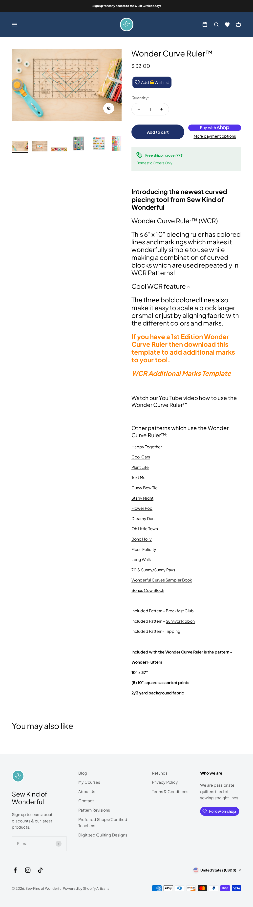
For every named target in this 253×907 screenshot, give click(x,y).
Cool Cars (140, 456)
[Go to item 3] (59, 150)
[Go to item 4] (79, 144)
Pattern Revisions (94, 810)
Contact (86, 800)
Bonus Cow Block (147, 590)
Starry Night (142, 498)
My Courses (89, 782)
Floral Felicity (143, 549)
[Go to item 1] (20, 147)
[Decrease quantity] (139, 109)
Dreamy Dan (142, 518)
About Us (86, 791)
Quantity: (140, 97)
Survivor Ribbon (180, 621)
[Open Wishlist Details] (227, 24)
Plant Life (140, 467)
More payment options (215, 136)
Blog (82, 773)
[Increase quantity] (161, 109)
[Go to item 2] (39, 147)
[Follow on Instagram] (27, 870)
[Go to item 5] (99, 144)
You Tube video (178, 397)
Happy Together (146, 446)
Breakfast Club (180, 610)
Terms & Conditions (170, 791)
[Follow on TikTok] (40, 870)
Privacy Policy (165, 782)
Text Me (138, 477)
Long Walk (141, 559)
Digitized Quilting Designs (102, 834)
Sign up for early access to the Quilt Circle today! (126, 6)
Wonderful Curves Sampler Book (161, 579)
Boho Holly (141, 539)
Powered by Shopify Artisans (86, 888)
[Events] (205, 24)
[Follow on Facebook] (15, 870)
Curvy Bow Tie (144, 487)
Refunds (160, 773)
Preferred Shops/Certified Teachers (102, 822)
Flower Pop (141, 508)
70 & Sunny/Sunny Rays (153, 569)
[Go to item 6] (118, 144)
